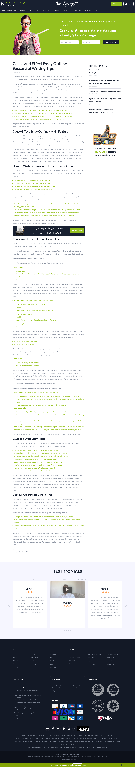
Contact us (15, 660)
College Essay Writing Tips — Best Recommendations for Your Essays (101, 110)
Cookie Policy (91, 657)
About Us (22, 10)
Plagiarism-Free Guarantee (95, 661)
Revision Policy (92, 664)
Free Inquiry (72, 660)
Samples (52, 661)
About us (15, 657)
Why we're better (75, 10)
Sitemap (33, 664)
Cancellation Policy (112, 661)
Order (117, 4)
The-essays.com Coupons (19, 667)
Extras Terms (72, 667)
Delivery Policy (110, 664)
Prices (38, 10)
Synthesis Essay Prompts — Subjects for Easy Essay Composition (105, 100)
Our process (34, 657)
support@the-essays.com (67, 759)
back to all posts (23, 551)
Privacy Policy (110, 657)
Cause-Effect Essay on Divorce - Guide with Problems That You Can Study (104, 81)
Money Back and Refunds (94, 654)
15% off (105, 152)
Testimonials (88, 10)
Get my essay (77, 230)
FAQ (65, 10)
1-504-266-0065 (10, 5)
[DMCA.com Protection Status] (83, 729)
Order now (111, 42)
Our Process (57, 10)
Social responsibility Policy (76, 654)
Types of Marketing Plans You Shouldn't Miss (105, 91)
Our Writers (53, 667)
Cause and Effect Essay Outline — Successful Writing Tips (104, 71)
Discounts (46, 10)
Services (30, 10)
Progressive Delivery (74, 657)
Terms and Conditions (112, 654)
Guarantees (72, 664)
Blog (97, 10)
